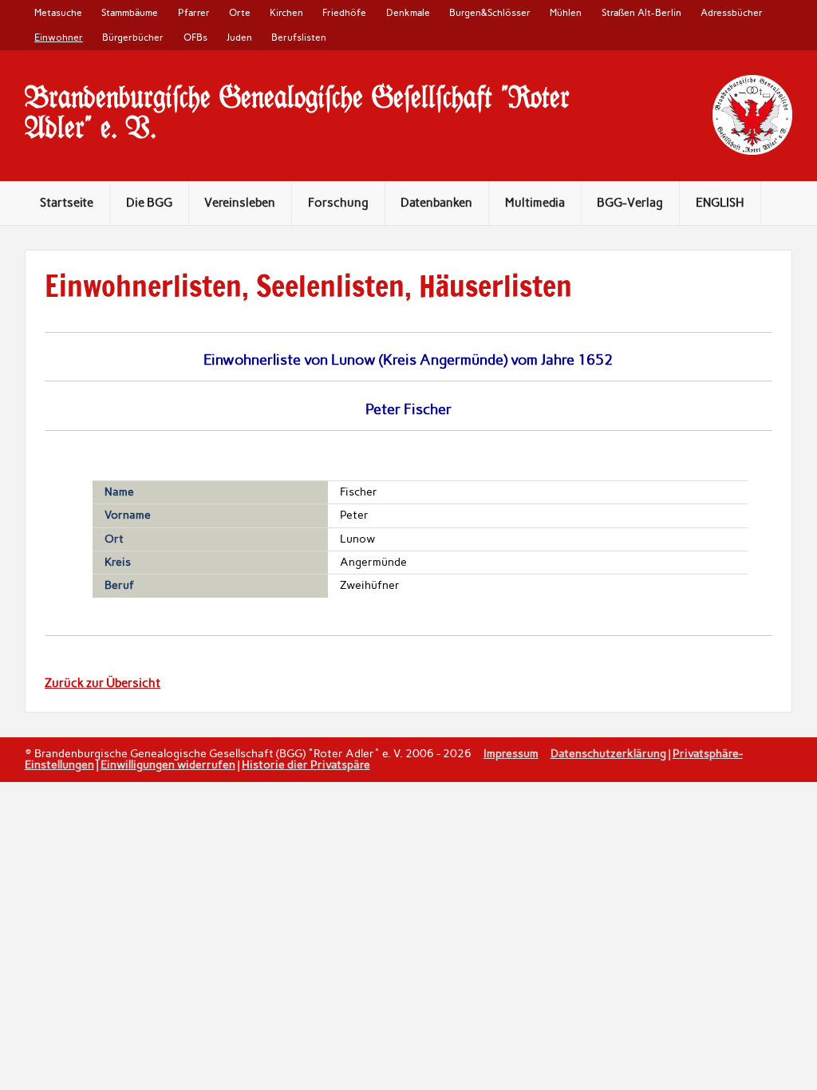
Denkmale (408, 12)
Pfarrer (194, 12)
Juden (239, 37)
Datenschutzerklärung (608, 753)
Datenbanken (436, 202)
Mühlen (566, 12)
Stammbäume (129, 12)
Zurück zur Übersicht (102, 683)
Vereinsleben (239, 202)
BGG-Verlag (630, 202)
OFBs (195, 37)
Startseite (66, 202)
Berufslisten (298, 37)
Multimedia (535, 202)
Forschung (338, 202)
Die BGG (149, 202)
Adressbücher (732, 12)
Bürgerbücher (133, 37)
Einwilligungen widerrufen (168, 764)
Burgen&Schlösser (490, 12)
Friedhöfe (344, 12)
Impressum (511, 753)
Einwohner (58, 37)
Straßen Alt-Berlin (641, 12)
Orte (240, 12)
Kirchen (286, 12)
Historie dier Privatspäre (306, 764)
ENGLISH (720, 202)
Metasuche (58, 12)
